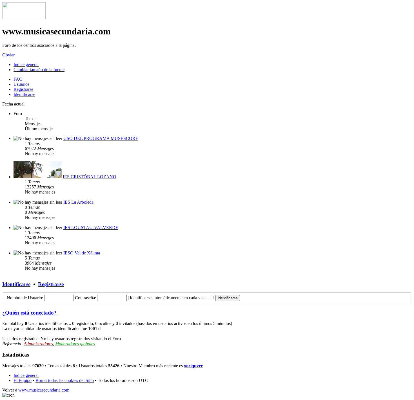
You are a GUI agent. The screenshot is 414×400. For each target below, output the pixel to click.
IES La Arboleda (78, 202)
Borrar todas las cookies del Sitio (64, 380)
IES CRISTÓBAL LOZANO (89, 176)
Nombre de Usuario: (25, 297)
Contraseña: (85, 297)
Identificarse (24, 94)
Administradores (38, 343)
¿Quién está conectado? (29, 313)
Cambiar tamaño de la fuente (39, 69)
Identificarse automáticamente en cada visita (169, 297)
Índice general (26, 64)
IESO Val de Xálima (81, 252)
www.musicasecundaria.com (43, 390)
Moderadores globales (75, 343)
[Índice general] (24, 17)
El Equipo (23, 380)
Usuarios (21, 84)
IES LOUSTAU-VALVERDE (90, 227)
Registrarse (23, 89)
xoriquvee (193, 365)
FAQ (18, 79)
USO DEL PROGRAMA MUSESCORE (100, 138)
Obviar (8, 54)
